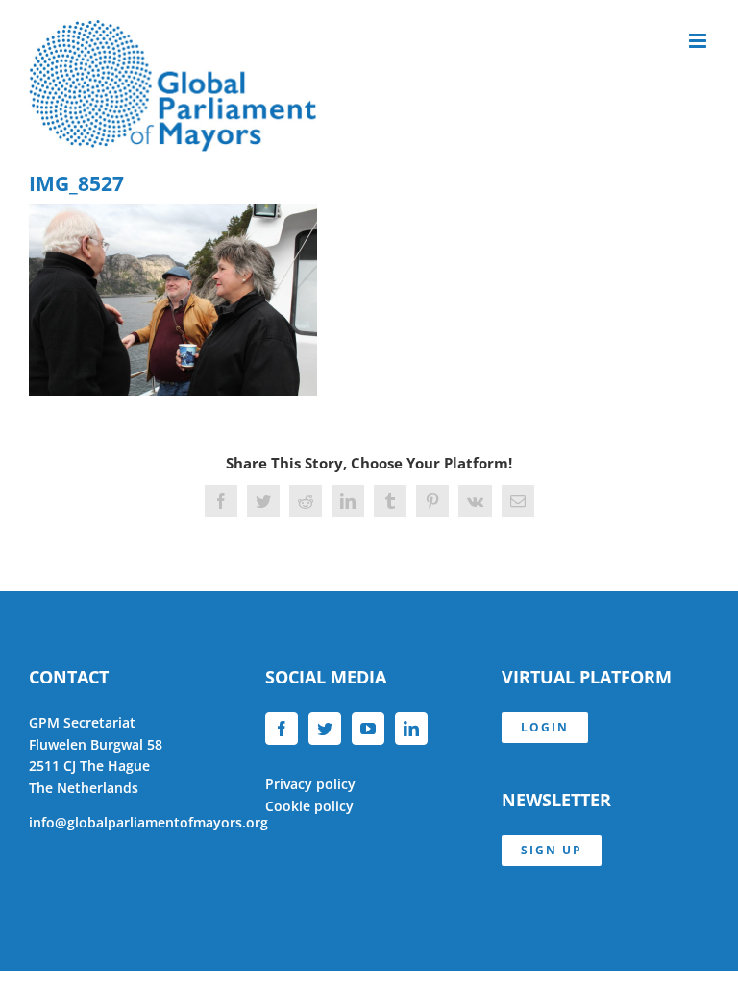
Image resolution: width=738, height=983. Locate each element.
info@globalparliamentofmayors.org (148, 822)
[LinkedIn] (411, 728)
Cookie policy (309, 806)
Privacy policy (310, 784)
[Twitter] (324, 728)
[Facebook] (281, 728)
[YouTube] (368, 728)
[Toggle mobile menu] (699, 41)
